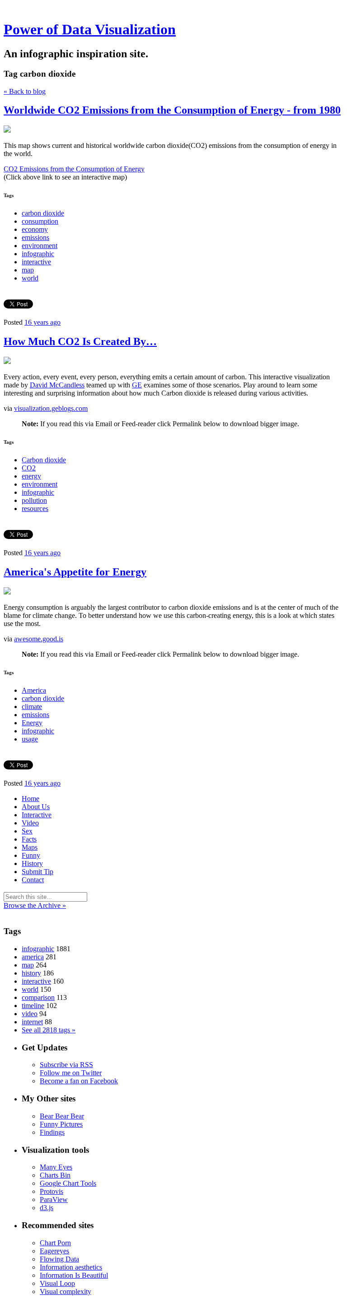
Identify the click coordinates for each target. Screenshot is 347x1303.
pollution (34, 500)
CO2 (29, 468)
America (34, 690)
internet (32, 1022)
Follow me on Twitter (71, 1073)
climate (32, 706)
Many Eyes (56, 1167)
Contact (33, 880)
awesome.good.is (38, 639)
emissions (35, 237)
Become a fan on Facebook (79, 1081)
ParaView (54, 1199)
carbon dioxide (43, 213)
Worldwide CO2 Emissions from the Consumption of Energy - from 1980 (172, 110)
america (33, 957)
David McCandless (57, 385)
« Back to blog (25, 91)
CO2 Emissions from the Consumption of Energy (74, 169)
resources (35, 508)
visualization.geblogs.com (51, 408)
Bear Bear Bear (62, 1116)
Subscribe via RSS (66, 1064)
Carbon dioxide (44, 460)
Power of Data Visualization (90, 29)
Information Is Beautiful (74, 1275)
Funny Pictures (61, 1124)
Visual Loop (57, 1283)
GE (137, 385)
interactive (36, 262)
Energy (32, 723)
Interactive (37, 815)
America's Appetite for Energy (75, 572)
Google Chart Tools (68, 1183)
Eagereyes (54, 1251)
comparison (38, 997)
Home (30, 798)
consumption (40, 221)
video (30, 1014)
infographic (38, 254)
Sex (27, 831)
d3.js (46, 1207)
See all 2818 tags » (48, 1030)
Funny (31, 855)
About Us (36, 806)
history (31, 973)
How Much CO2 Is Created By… (80, 341)
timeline (33, 1005)
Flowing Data (59, 1259)
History (32, 863)
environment (39, 245)
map (28, 270)
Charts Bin (55, 1175)
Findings (52, 1132)
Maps (30, 847)
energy (31, 476)
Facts (29, 839)
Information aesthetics (71, 1267)
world (30, 278)
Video (30, 823)
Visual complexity (65, 1291)
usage (30, 739)
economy (35, 229)
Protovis (51, 1191)
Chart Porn (55, 1243)
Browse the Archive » (35, 905)
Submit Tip (37, 871)
